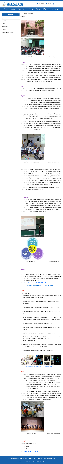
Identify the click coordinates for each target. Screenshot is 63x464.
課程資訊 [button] (38, 9)
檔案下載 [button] (50, 9)
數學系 (3, 18)
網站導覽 (49, 3)
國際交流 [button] (44, 9)
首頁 (22, 13)
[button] (60, 4)
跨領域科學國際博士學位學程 (8, 32)
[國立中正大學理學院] (12, 4)
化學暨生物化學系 (6, 26)
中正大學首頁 (41, 3)
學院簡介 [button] (6, 9)
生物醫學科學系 (5, 29)
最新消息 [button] (12, 9)
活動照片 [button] (31, 9)
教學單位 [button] (19, 9)
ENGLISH (56, 3)
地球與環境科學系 (6, 20)
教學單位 (26, 13)
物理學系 (4, 23)
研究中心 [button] (25, 9)
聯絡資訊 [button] (56, 9)
